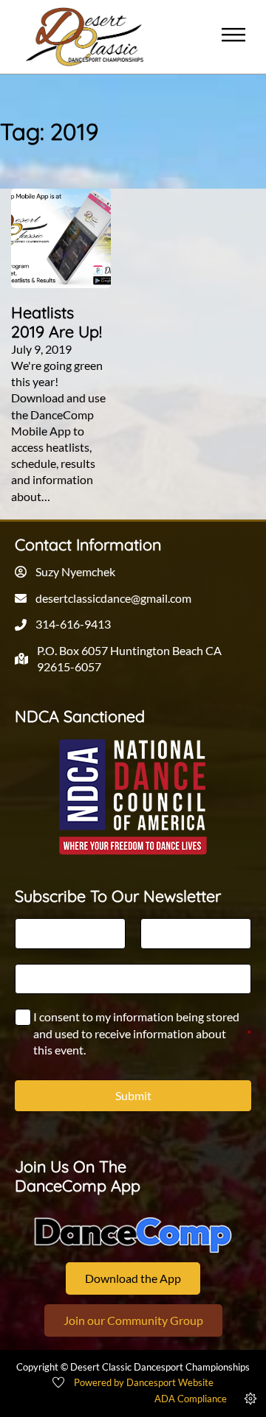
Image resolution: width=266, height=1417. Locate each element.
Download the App (133, 1278)
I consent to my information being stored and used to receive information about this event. (142, 1033)
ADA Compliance (190, 1398)
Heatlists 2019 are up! (56, 321)
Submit (133, 1095)
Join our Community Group (133, 1320)
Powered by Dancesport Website (144, 1382)
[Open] (233, 36)
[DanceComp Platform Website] (133, 1235)
